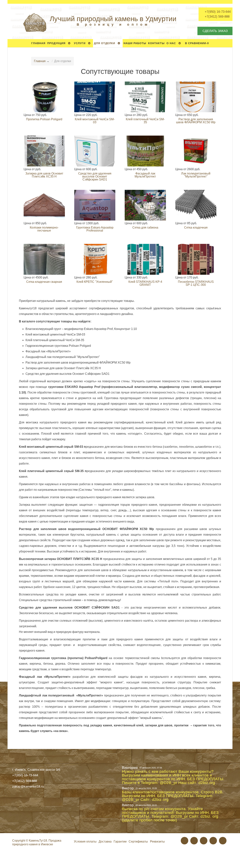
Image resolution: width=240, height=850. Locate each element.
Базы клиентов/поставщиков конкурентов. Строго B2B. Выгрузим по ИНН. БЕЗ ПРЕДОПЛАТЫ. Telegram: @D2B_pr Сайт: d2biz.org (173, 796)
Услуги (80, 43)
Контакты (156, 43)
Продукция (56, 43)
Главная (38, 43)
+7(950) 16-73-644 (218, 11)
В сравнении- (197, 43)
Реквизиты (157, 841)
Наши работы (135, 43)
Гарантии (120, 841)
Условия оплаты (85, 841)
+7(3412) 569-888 (217, 16)
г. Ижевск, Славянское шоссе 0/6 (36, 769)
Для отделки (104, 43)
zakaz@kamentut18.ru (28, 786)
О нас (171, 43)
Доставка (105, 841)
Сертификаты (138, 841)
